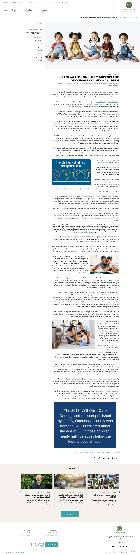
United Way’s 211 (91, 213)
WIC (111, 287)
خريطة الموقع (9, 552)
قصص (109, 74)
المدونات (114, 492)
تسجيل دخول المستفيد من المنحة (36, 2)
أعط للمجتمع (54, 530)
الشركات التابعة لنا (25, 535)
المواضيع (81, 492)
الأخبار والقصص (121, 17)
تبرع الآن (67, 2)
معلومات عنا (27, 530)
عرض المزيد (70, 514)
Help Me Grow (113, 102)
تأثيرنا (28, 532)
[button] (60, 2)
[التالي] (120, 492)
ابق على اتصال (52, 545)
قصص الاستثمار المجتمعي (81, 452)
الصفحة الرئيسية (133, 17)
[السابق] (19, 492)
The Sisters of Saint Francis (94, 104)
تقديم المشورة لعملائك (51, 535)
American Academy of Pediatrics (84, 232)
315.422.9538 (121, 542)
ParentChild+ (100, 102)
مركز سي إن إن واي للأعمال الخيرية (17, 2)
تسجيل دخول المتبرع (51, 2)
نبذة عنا (127, 17)
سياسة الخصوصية (20, 552)
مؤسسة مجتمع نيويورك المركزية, (100, 452)
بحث (4, 2)
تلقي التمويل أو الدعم (52, 532)
